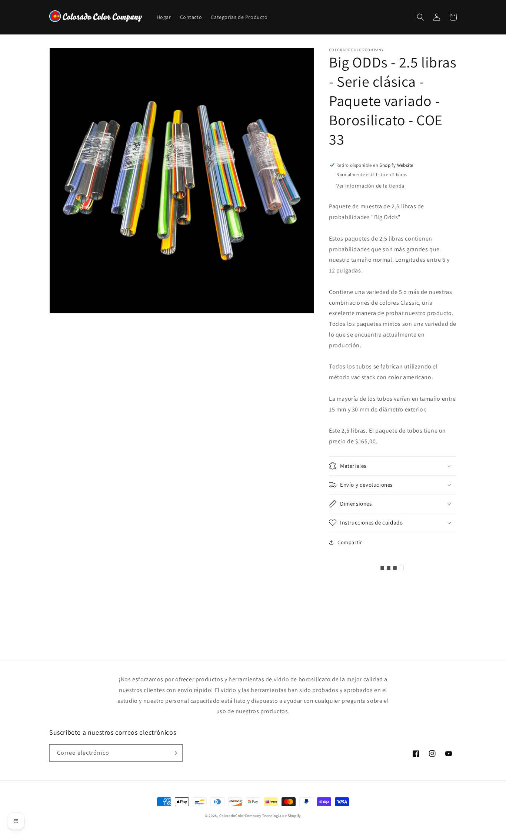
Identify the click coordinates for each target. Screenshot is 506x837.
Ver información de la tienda (370, 185)
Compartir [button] (349, 542)
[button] (420, 17)
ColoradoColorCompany (240, 815)
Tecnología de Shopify (281, 815)
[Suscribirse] (174, 753)
